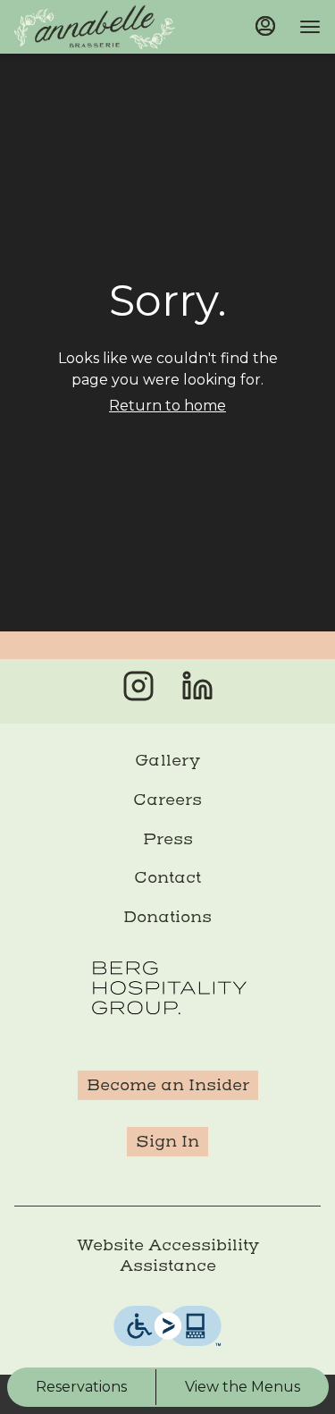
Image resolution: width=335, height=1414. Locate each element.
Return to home (167, 405)
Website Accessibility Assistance (168, 1255)
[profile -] (265, 26)
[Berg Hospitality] (168, 986)
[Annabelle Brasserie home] (94, 26)
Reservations (81, 1386)
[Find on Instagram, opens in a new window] (138, 691)
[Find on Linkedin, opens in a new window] (197, 691)
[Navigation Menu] (310, 27)
